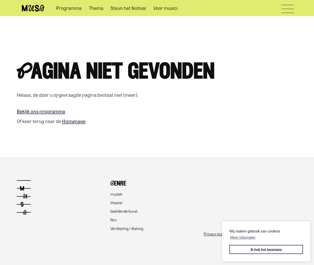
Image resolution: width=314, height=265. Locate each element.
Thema (96, 8)
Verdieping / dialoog (126, 228)
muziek (116, 194)
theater (116, 202)
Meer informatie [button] (242, 237)
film (113, 220)
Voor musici (165, 8)
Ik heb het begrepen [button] (266, 249)
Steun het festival (128, 8)
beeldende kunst (124, 211)
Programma (69, 8)
